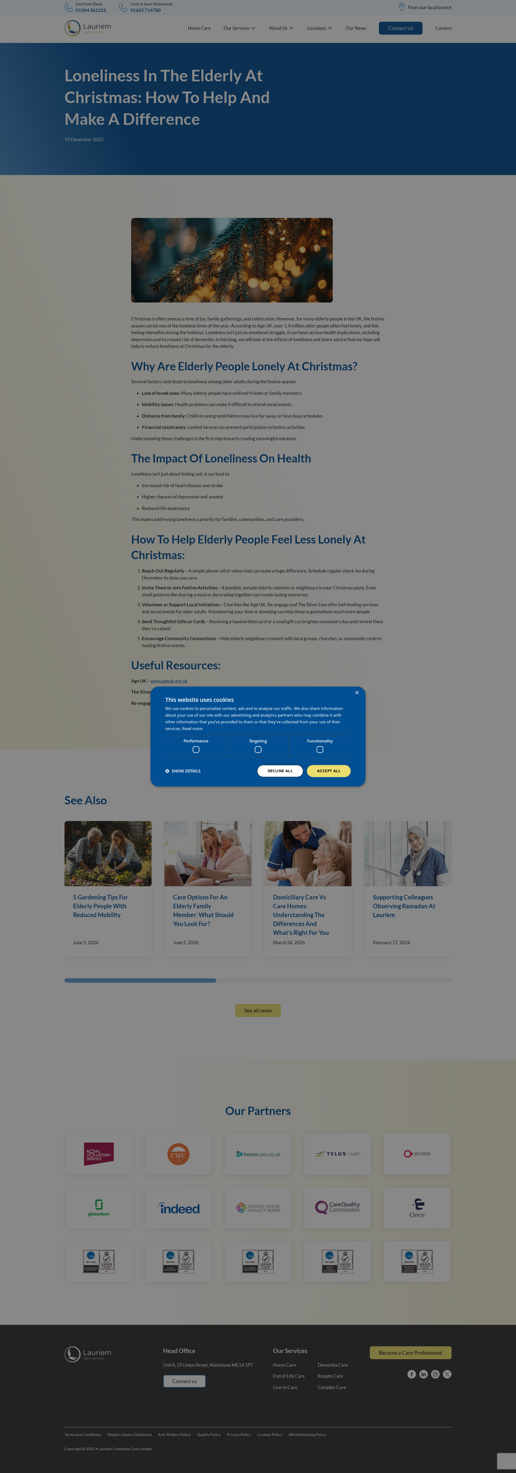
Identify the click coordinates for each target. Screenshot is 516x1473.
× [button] (357, 693)
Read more (192, 728)
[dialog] (258, 736)
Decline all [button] (280, 770)
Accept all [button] (329, 770)
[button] (182, 770)
